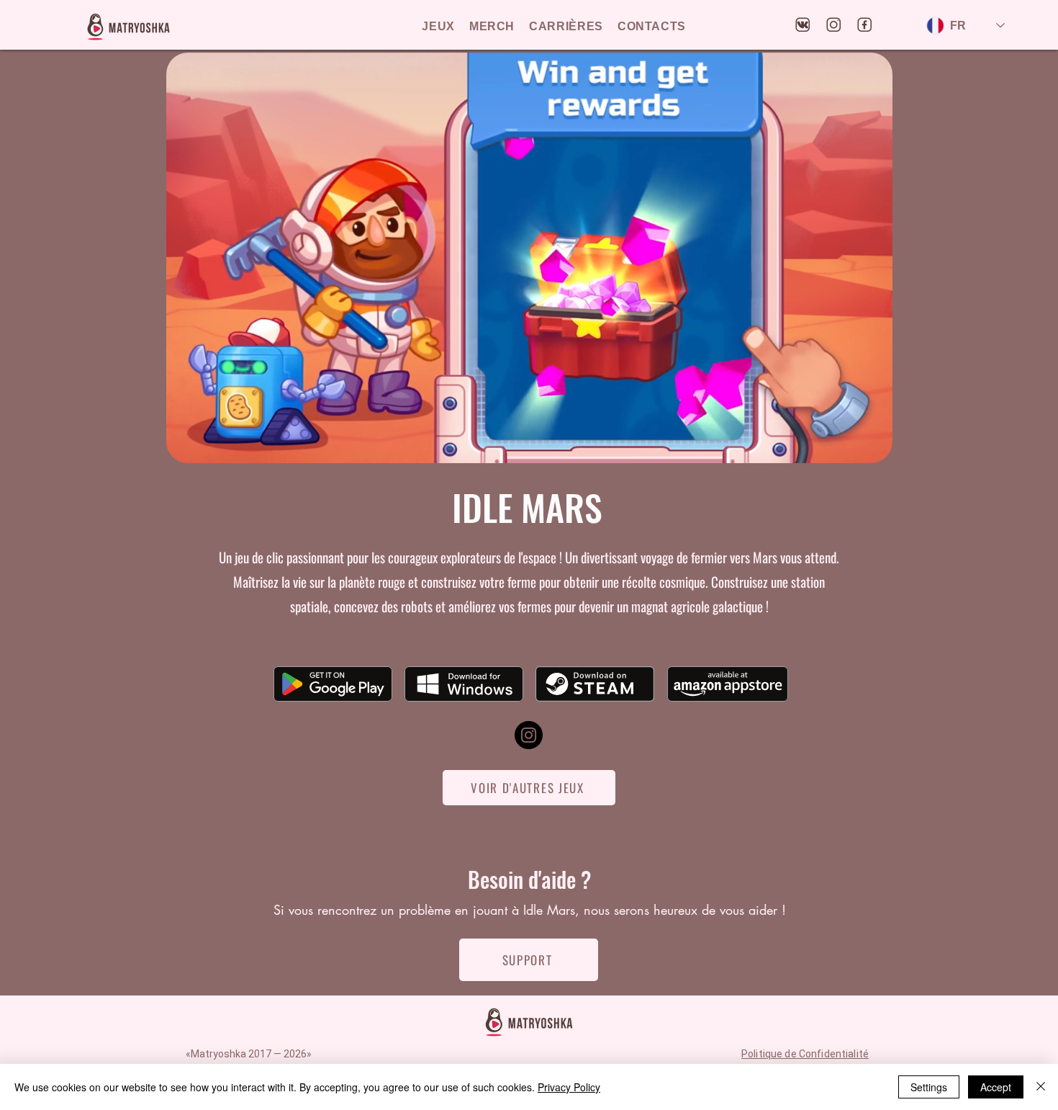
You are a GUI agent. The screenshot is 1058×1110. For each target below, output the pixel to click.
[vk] (803, 25)
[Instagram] (529, 735)
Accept (995, 1087)
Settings (928, 1087)
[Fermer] (1040, 1086)
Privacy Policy (569, 1087)
